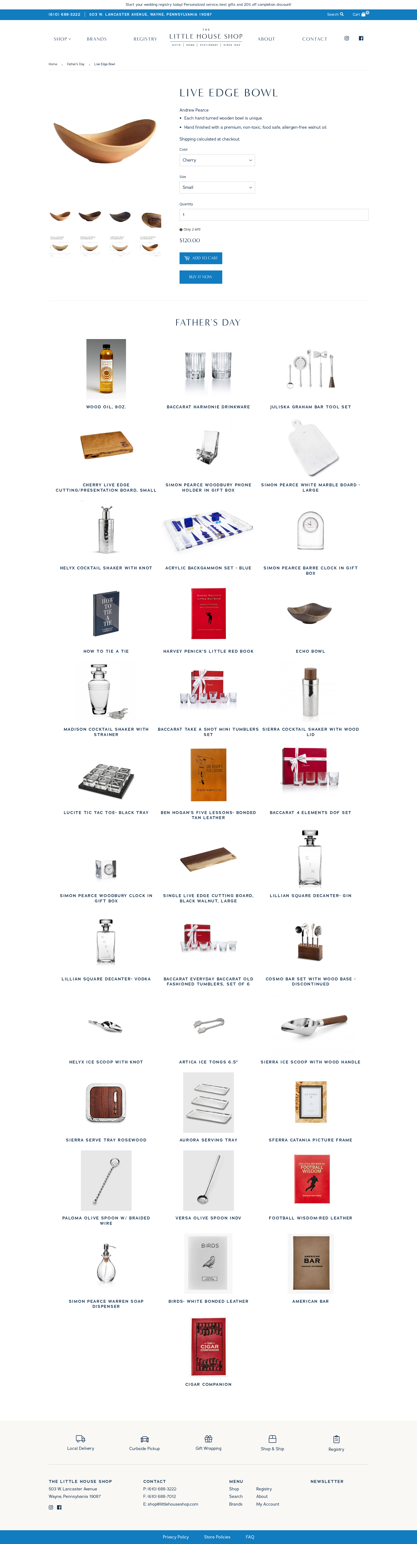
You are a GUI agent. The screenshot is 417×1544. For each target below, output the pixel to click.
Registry (146, 39)
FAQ (250, 1537)
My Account (267, 1504)
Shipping (187, 139)
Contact (315, 39)
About (266, 39)
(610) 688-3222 (65, 14)
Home (53, 64)
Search (236, 1496)
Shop (61, 39)
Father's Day (75, 64)
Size (183, 177)
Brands (97, 39)
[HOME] (206, 45)
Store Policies (217, 1537)
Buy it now (200, 276)
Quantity (186, 204)
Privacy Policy (176, 1537)
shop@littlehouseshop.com (173, 1504)
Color (184, 149)
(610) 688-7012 (162, 1496)
